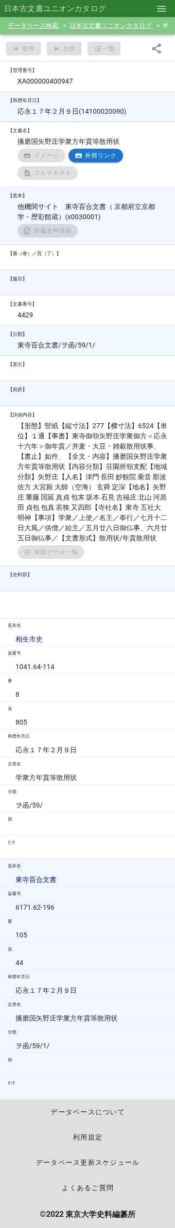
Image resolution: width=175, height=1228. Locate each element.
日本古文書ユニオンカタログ (111, 25)
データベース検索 (34, 25)
